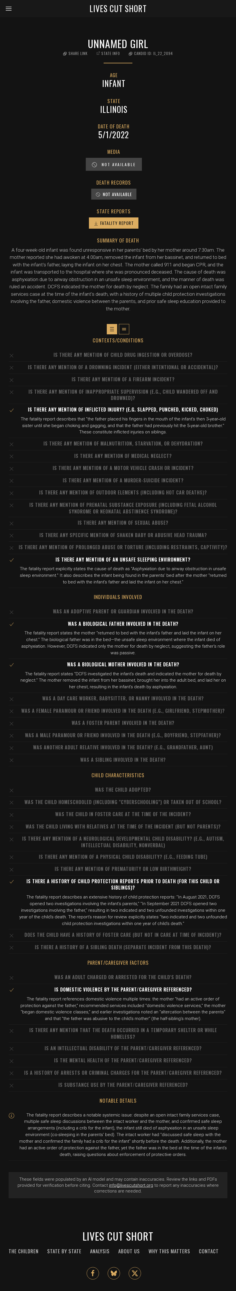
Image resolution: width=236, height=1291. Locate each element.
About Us (129, 1251)
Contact (209, 1251)
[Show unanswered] (112, 329)
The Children (24, 1251)
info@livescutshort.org (131, 1185)
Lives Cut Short (118, 8)
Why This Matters (169, 1251)
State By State (64, 1251)
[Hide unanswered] (124, 329)
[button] (11, 9)
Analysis (100, 1251)
